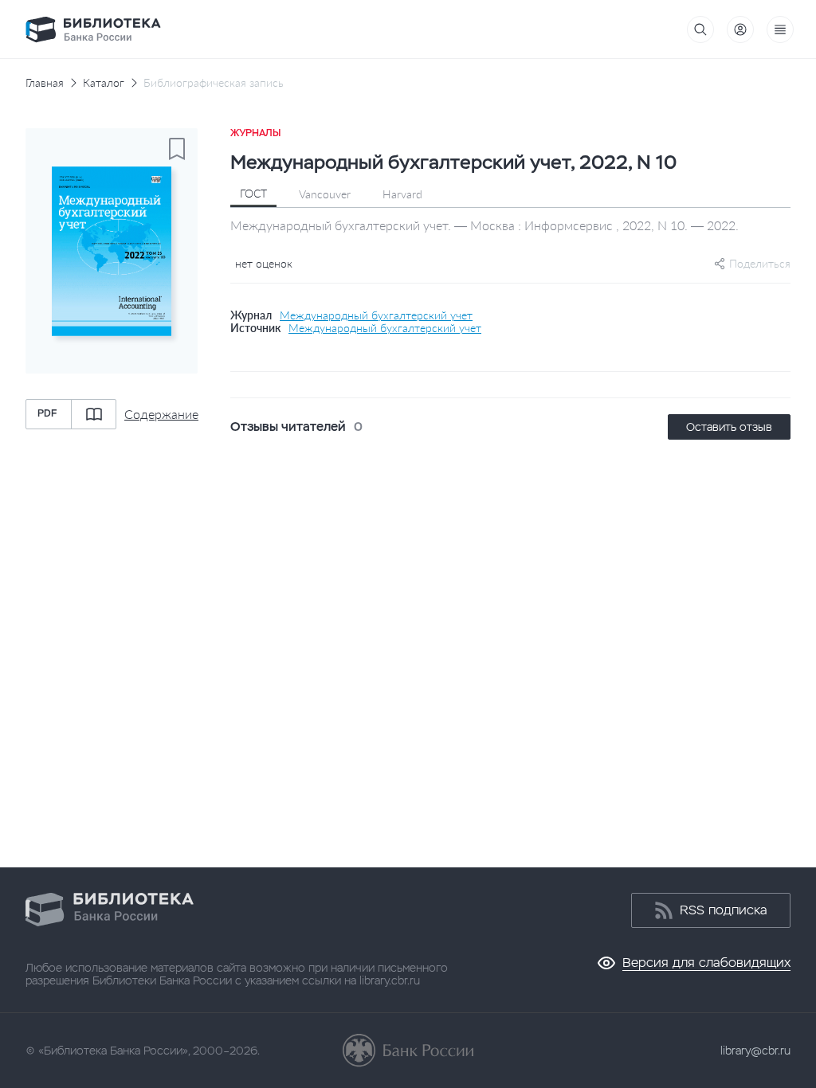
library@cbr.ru (755, 1050)
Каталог (103, 82)
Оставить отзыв (729, 427)
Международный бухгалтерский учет (376, 315)
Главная (45, 82)
